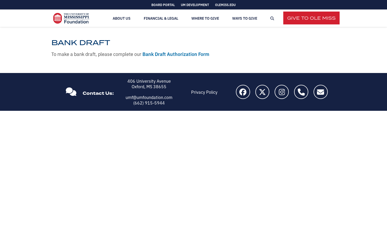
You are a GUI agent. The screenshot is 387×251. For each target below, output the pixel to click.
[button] (272, 18)
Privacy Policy (204, 92)
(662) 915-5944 (149, 103)
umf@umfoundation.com (149, 97)
